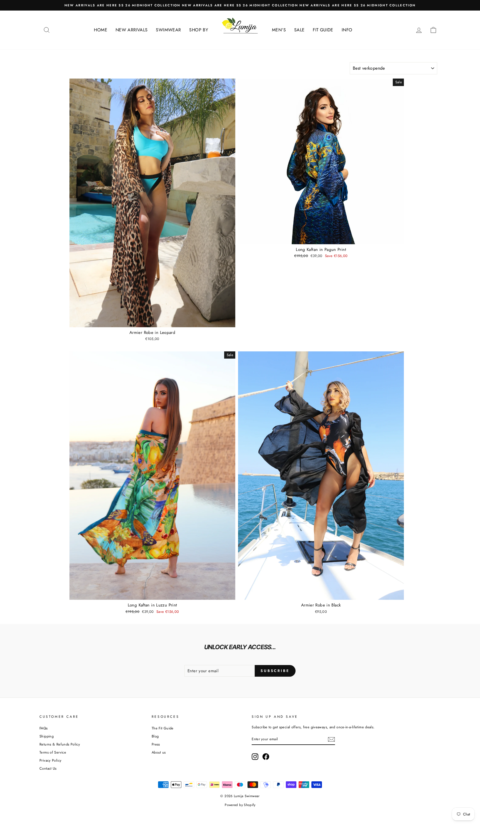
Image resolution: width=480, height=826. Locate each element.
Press (156, 744)
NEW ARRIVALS (132, 30)
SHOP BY (198, 30)
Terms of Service (52, 752)
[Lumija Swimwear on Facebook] (265, 756)
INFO (347, 30)
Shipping (46, 736)
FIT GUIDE (323, 30)
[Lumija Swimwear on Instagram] (255, 756)
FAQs (43, 728)
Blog (155, 736)
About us (159, 752)
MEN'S (279, 30)
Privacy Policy (50, 760)
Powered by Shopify (240, 804)
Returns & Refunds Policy (59, 744)
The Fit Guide (163, 728)
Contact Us (48, 768)
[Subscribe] (331, 739)
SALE (299, 30)
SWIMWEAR (168, 30)
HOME (100, 30)
